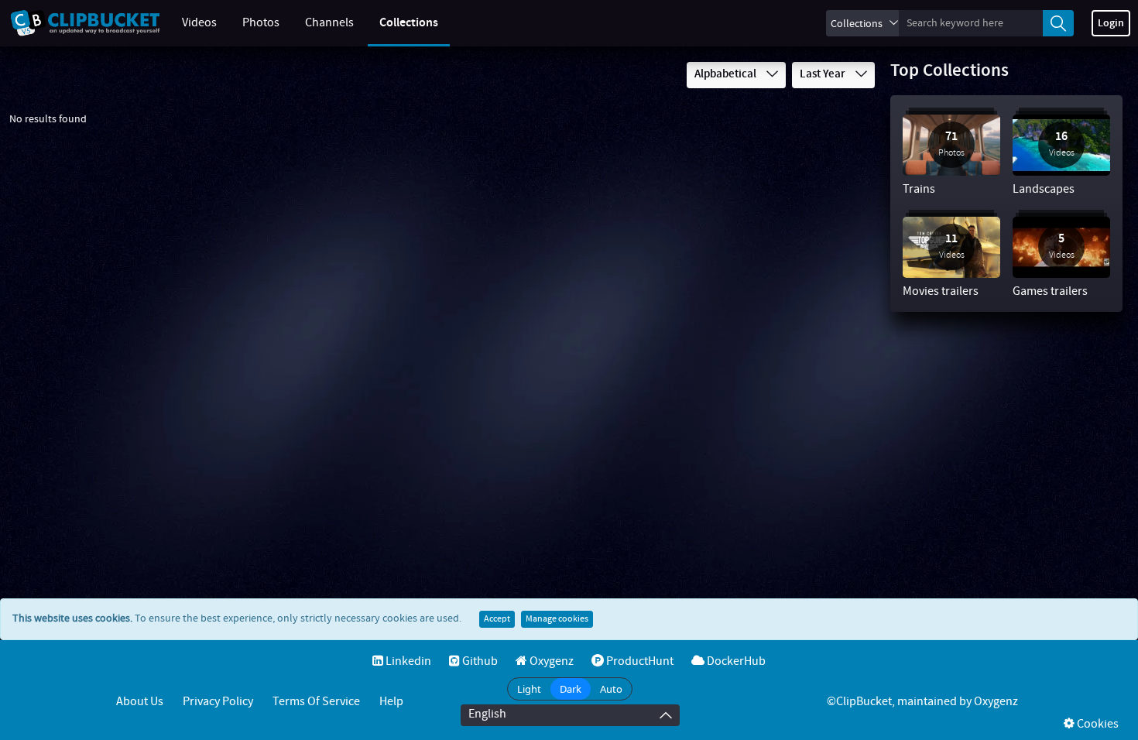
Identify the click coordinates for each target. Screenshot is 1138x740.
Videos (199, 23)
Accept (497, 619)
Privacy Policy (218, 702)
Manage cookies (557, 619)
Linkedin (407, 661)
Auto (611, 689)
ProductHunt (639, 661)
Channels (329, 23)
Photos (260, 23)
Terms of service (316, 702)
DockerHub (735, 661)
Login (1111, 23)
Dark (570, 689)
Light (529, 689)
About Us (139, 702)
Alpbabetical (726, 74)
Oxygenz (550, 661)
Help (391, 702)
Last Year (824, 74)
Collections (408, 23)
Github (479, 661)
